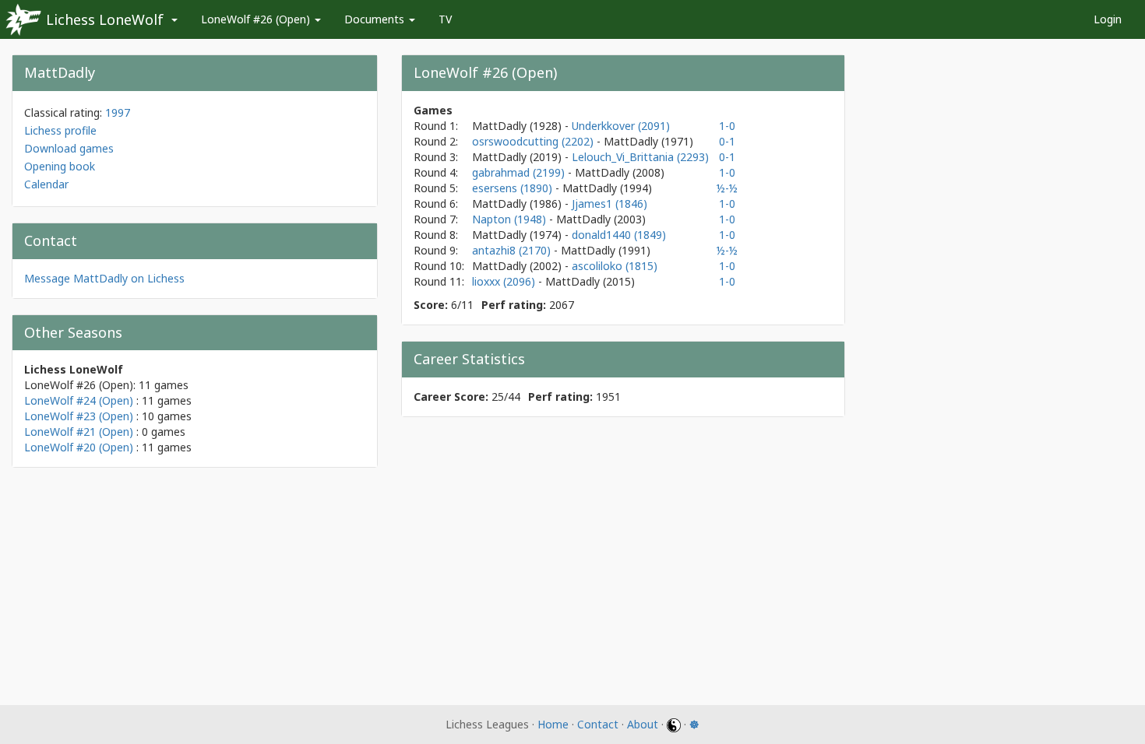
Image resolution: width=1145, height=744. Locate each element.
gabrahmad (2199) (520, 172)
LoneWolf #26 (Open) (257, 19)
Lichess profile (60, 130)
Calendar (46, 184)
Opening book (59, 166)
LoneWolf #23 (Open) (78, 416)
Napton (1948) (510, 219)
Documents (375, 19)
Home (553, 724)
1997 (117, 112)
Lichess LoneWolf (105, 19)
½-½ (727, 188)
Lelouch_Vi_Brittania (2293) (640, 156)
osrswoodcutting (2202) (534, 141)
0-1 (727, 141)
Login (1108, 19)
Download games (69, 148)
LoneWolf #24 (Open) (78, 400)
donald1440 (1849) (619, 234)
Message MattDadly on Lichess (104, 278)
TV (445, 19)
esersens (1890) (513, 188)
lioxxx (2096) (505, 281)
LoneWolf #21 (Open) (78, 431)
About (642, 724)
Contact (597, 724)
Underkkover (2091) (621, 125)
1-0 (727, 125)
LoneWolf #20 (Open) (78, 447)
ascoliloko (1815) (614, 265)
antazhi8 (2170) (513, 250)
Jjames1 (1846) (609, 203)
